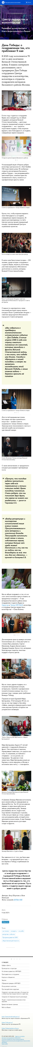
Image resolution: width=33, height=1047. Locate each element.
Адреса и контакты (20, 1036)
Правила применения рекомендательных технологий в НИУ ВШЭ (16, 1041)
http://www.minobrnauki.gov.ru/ (11, 1016)
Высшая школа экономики (13, 2)
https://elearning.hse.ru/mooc (10, 1028)
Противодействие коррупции (10, 989)
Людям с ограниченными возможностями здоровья (14, 1000)
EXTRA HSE (18, 900)
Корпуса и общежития (8, 977)
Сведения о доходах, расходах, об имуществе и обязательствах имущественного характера (15, 993)
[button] (11, 959)
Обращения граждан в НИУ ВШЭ (11, 983)
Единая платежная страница (10, 1004)
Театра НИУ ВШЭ (16, 605)
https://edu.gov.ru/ (7, 1022)
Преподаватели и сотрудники (10, 974)
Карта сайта (5, 1044)
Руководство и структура (9, 968)
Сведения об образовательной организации (14, 997)
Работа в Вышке (6, 1007)
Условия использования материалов (11, 1038)
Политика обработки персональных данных (13, 1039)
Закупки (4, 980)
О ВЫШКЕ (5, 962)
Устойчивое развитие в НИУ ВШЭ (11, 971)
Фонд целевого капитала (9, 986)
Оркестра (5, 605)
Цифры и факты (6, 965)
